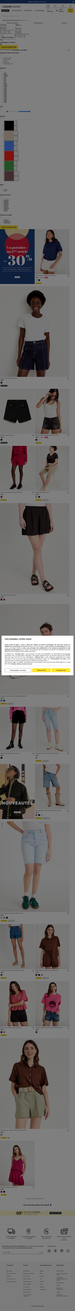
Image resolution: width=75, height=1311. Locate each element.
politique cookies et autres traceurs (21, 664)
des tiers (67, 654)
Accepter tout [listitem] (61, 670)
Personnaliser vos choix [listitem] (18, 670)
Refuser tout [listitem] (41, 670)
